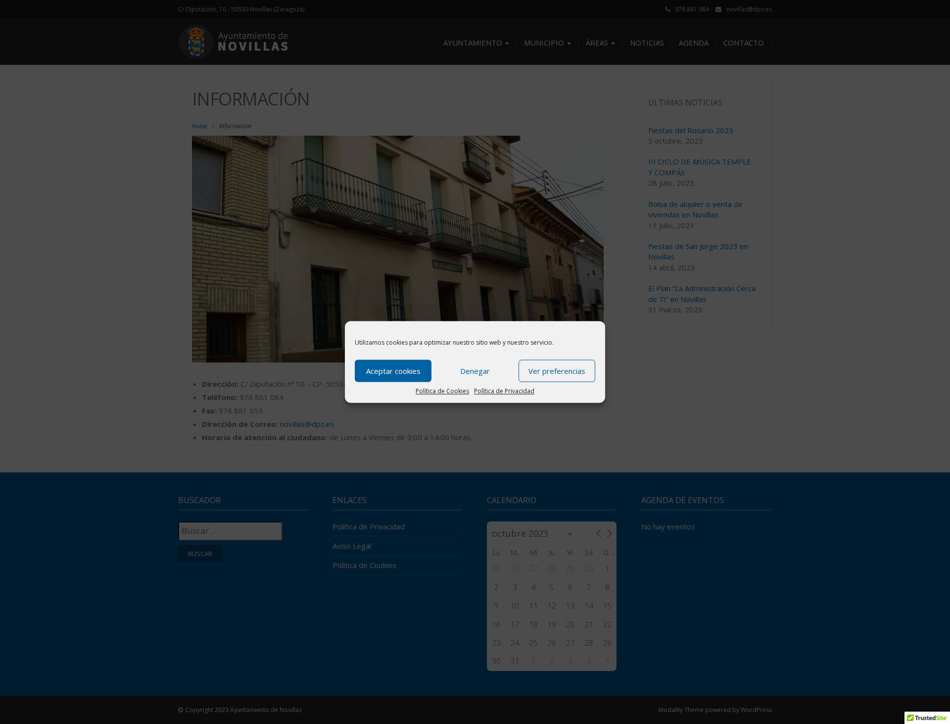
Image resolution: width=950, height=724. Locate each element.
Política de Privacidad (504, 391)
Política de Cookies (442, 391)
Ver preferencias (556, 371)
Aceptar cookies (393, 371)
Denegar (475, 371)
